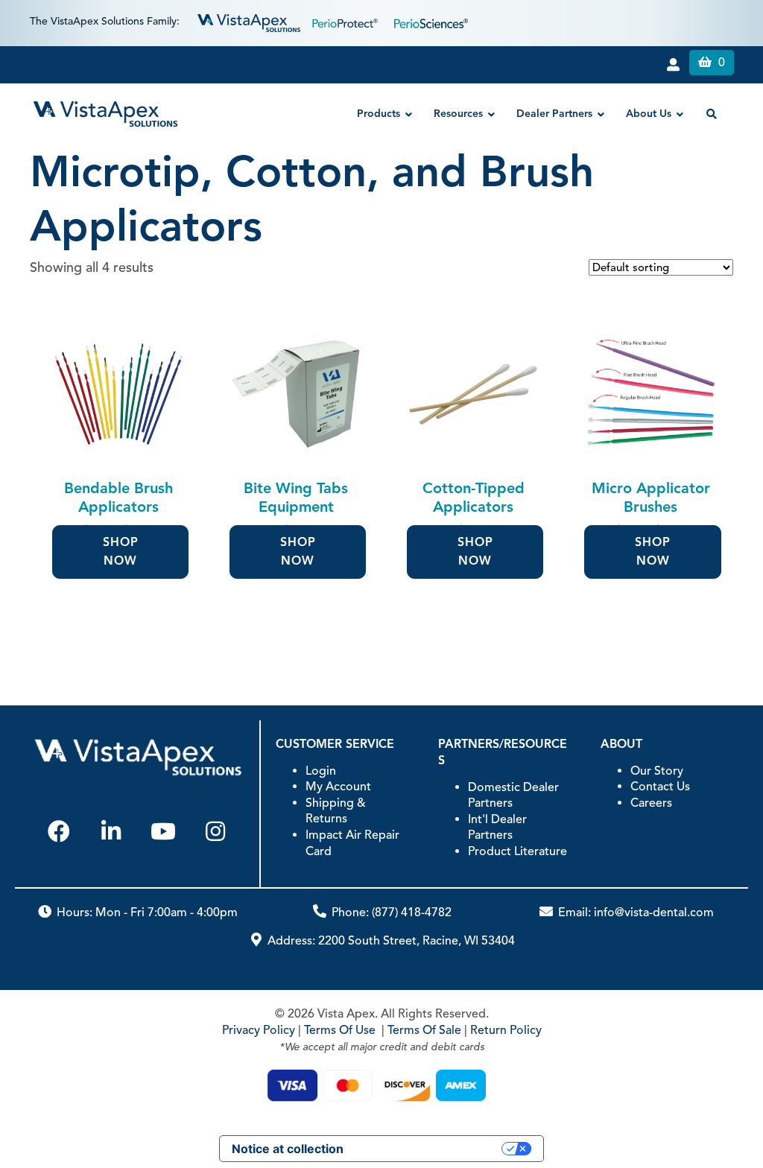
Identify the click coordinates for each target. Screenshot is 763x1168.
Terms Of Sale (424, 1030)
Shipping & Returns (335, 811)
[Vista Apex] (248, 22)
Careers (651, 803)
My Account (338, 786)
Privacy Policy (258, 1030)
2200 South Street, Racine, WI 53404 (416, 940)
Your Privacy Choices (430, 1148)
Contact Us (660, 786)
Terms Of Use (340, 1030)
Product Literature (517, 851)
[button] (59, 831)
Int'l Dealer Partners (497, 827)
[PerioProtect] (347, 22)
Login (320, 771)
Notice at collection (287, 1148)
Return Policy (506, 1030)
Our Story (656, 771)
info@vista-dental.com (654, 912)
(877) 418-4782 (412, 912)
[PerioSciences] (431, 22)
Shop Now (121, 551)
